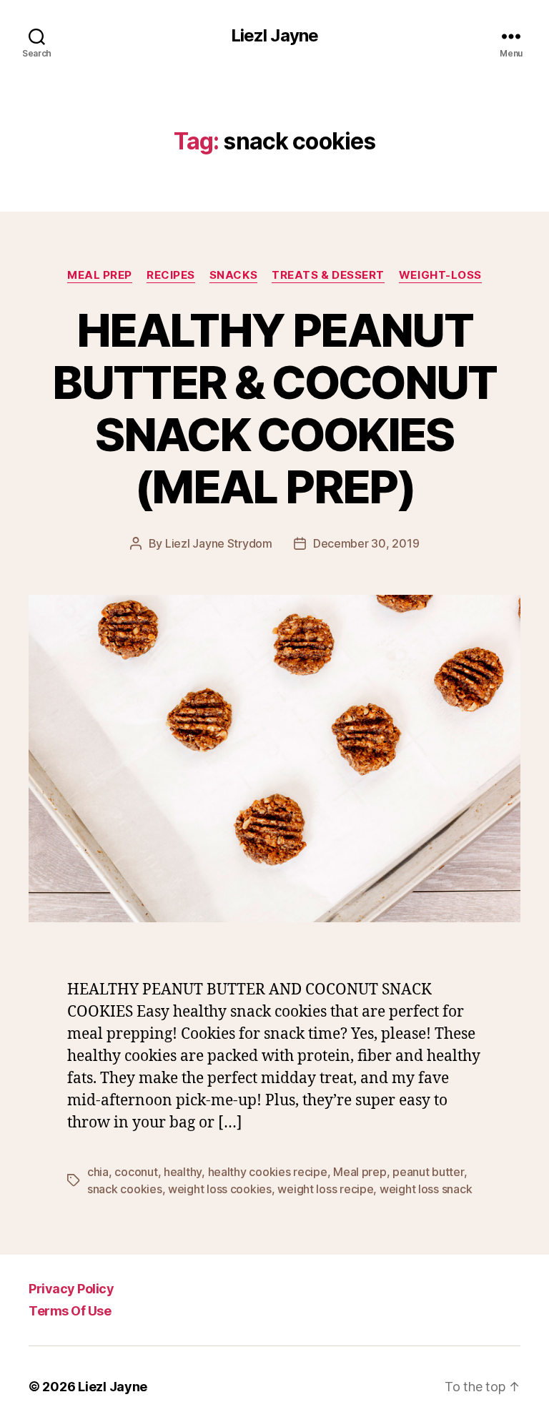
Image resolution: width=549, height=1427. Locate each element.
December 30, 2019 (366, 543)
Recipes (171, 275)
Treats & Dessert (328, 275)
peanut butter (428, 1172)
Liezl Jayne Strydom (218, 543)
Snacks (233, 275)
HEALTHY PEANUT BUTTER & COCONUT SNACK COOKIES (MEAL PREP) (274, 408)
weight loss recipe (325, 1189)
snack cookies (124, 1189)
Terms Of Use (70, 1310)
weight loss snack (426, 1189)
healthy (183, 1172)
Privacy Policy (71, 1288)
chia (98, 1172)
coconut (135, 1172)
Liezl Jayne (274, 35)
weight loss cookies (220, 1189)
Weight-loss (440, 275)
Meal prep (99, 275)
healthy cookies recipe (267, 1172)
